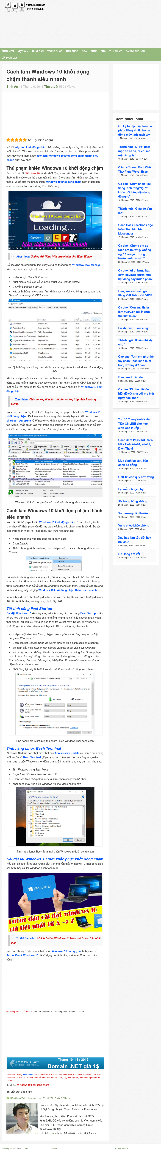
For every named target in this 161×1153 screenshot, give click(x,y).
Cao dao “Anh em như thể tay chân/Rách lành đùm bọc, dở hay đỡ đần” (136, 360)
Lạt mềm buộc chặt (131, 489)
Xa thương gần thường (134, 513)
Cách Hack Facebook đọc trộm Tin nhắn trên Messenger (135, 229)
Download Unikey (14, 1074)
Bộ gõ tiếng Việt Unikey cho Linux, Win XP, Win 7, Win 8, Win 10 (40, 1097)
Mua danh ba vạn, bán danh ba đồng (133, 462)
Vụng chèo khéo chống (133, 525)
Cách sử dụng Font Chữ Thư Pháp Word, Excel (134, 169)
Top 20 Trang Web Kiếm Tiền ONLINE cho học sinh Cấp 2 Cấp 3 (134, 423)
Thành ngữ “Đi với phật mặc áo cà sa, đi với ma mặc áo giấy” (134, 150)
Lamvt (53, 1133)
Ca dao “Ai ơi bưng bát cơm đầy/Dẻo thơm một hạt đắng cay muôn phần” (135, 274)
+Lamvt (25, 1148)
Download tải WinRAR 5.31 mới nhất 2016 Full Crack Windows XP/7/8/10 (67, 1074)
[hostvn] (55, 1063)
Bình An (12, 86)
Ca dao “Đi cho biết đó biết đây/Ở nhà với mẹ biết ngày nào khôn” (136, 393)
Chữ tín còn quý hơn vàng (136, 477)
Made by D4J (8, 1148)
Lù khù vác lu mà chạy (133, 328)
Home (54, 1148)
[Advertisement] (105, 24)
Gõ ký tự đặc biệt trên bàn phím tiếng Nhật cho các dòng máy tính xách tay (135, 130)
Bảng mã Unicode (130, 377)
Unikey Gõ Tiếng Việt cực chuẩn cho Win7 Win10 (61, 256)
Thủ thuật (51, 86)
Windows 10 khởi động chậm (33, 1084)
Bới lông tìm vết (129, 554)
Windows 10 (32, 173)
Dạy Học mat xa (71, 1077)
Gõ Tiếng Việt (25, 7)
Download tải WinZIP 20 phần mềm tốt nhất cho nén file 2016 (34, 1077)
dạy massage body (88, 1077)
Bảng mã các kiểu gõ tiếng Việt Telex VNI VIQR (135, 293)
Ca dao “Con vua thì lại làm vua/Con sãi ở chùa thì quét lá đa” (134, 311)
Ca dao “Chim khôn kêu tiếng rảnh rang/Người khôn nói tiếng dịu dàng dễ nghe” (134, 189)
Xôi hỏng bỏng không (132, 501)
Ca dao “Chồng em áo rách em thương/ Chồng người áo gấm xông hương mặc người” (134, 251)
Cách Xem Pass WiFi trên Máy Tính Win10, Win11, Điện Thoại (135, 444)
